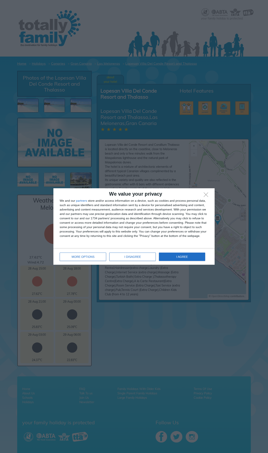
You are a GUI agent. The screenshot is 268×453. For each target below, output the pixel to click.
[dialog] (134, 226)
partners (81, 200)
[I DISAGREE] (207, 195)
